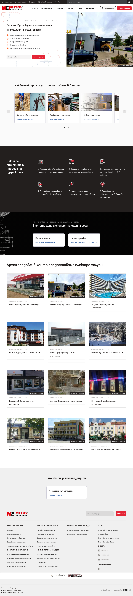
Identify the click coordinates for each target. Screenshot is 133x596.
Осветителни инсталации (16, 566)
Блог (80, 8)
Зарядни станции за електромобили (20, 546)
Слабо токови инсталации (16, 562)
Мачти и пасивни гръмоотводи (48, 558)
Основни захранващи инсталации (19, 558)
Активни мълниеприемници (47, 554)
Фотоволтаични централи (16, 542)
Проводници (41, 562)
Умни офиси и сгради (14, 534)
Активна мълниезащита (46, 530)
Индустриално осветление (16, 538)
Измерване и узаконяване (46, 546)
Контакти (90, 8)
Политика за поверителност (108, 538)
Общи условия (103, 534)
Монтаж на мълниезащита (77, 534)
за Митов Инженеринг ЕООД (108, 530)
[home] (12, 8)
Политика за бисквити (106, 542)
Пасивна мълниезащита (45, 534)
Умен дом (10, 530)
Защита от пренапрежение (47, 538)
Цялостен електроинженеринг (18, 554)
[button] (34, 8)
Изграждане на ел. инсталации (78, 530)
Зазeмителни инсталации (46, 542)
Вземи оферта (124, 8)
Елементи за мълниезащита (47, 566)
